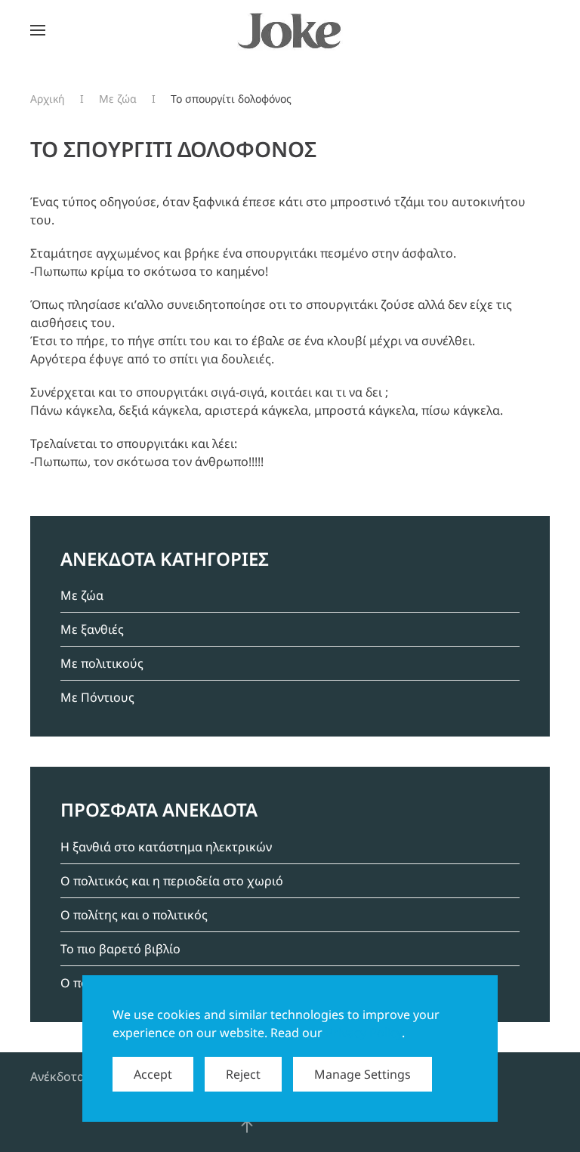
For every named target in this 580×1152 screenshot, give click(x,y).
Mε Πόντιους (97, 697)
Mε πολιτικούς (101, 663)
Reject (243, 1074)
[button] (37, 30)
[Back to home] (290, 30)
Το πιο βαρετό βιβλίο (120, 948)
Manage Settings (362, 1074)
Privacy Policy (363, 1032)
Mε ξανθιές (92, 629)
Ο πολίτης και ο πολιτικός (134, 914)
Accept (153, 1074)
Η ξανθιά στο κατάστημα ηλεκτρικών (166, 847)
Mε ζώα (81, 595)
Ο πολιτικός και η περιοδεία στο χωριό (171, 880)
